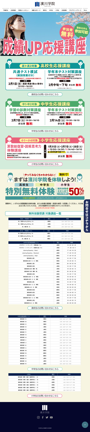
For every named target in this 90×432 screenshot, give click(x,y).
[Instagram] (38, 417)
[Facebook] (42, 417)
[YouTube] (51, 417)
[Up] (85, 425)
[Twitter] (47, 417)
